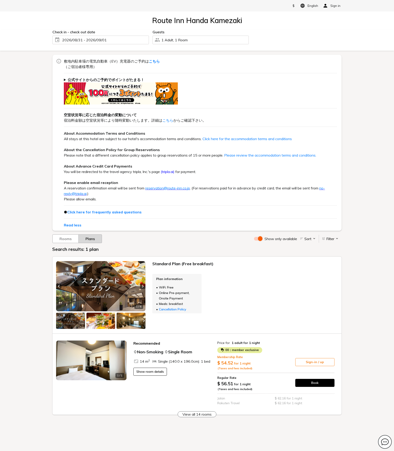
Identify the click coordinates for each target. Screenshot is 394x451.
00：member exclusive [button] (241, 350)
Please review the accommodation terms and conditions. (270, 155)
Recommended (146, 343)
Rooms (66, 238)
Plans (90, 238)
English (313, 6)
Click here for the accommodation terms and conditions (247, 138)
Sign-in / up (315, 362)
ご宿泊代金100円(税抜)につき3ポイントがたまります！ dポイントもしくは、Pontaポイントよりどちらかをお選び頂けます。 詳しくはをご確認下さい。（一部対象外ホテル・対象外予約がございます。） (199, 90)
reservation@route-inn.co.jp (167, 188)
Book (315, 383)
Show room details (150, 372)
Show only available (280, 238)
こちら (167, 120)
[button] (59, 286)
